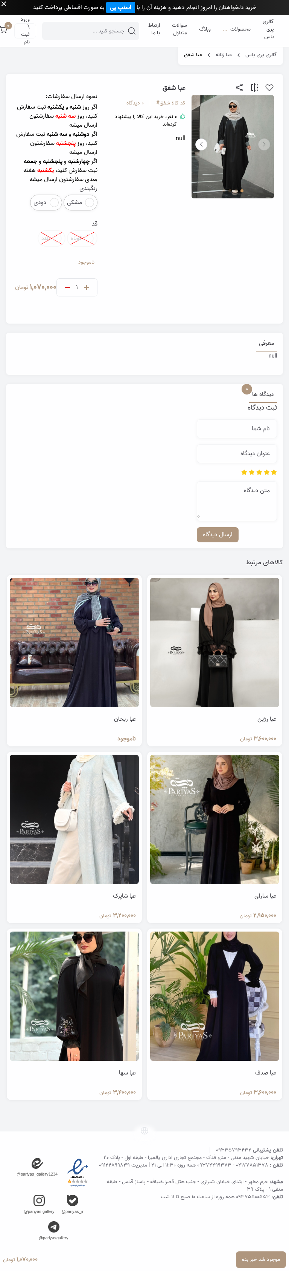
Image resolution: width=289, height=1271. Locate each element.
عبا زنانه (224, 55)
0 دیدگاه (135, 103)
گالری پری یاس (261, 55)
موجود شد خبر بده (261, 1259)
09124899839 (114, 1165)
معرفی (266, 343)
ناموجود (86, 262)
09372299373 (214, 1165)
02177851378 (252, 1165)
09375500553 (253, 1197)
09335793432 (233, 1150)
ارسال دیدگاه (218, 535)
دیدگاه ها (261, 394)
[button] (201, 144)
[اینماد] (77, 1173)
